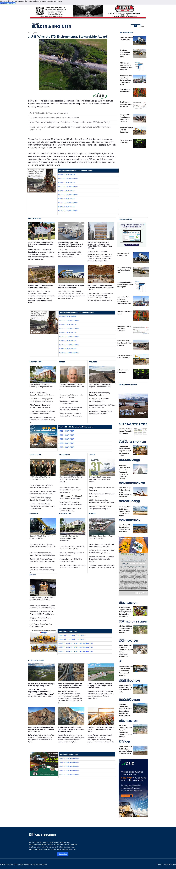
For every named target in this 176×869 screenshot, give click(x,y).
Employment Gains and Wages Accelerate (126, 104)
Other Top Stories (36, 660)
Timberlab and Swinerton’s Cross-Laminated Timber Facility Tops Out (42, 606)
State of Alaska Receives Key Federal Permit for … (99, 394)
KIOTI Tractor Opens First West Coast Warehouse (41, 625)
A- (132, 25)
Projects (93, 362)
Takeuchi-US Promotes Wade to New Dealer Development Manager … (42, 569)
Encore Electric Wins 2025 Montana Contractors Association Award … (43, 492)
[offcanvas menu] (142, 26)
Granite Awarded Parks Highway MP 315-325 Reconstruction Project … (71, 479)
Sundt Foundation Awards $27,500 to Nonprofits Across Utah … (42, 412)
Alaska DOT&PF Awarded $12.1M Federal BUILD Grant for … (101, 412)
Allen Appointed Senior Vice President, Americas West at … (41, 406)
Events (33, 575)
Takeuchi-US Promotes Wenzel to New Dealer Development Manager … (42, 561)
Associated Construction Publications (19, 864)
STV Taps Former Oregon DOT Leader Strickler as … (71, 509)
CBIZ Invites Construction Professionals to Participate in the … (102, 501)
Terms (159, 864)
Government (64, 455)
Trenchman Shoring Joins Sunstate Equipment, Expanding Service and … (102, 567)
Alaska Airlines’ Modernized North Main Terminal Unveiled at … (72, 548)
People (62, 362)
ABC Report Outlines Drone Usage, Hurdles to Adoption (125, 284)
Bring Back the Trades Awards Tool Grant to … (101, 489)
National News (126, 33)
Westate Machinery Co (68, 179)
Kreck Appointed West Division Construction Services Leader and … (72, 386)
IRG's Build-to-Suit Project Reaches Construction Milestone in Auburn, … (43, 419)
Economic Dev (65, 513)
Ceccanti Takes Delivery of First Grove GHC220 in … (41, 537)
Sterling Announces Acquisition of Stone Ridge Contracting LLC (101, 545)
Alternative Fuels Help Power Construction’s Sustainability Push (126, 80)
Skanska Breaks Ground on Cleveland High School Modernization (69, 538)
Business (92, 513)
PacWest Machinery (66, 175)
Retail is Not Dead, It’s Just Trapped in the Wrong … (125, 431)
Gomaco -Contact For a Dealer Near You (75, 643)
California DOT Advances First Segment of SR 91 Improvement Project (125, 451)
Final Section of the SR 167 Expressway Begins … (99, 400)
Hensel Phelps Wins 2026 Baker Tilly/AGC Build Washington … (41, 486)
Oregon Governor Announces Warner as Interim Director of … (71, 415)
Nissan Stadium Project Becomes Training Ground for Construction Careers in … (126, 612)
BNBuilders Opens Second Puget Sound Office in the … (101, 537)
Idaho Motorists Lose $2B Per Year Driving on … (101, 495)
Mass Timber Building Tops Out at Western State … (72, 554)
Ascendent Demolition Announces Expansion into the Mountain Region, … (101, 559)
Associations (35, 455)
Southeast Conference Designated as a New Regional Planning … (42, 598)
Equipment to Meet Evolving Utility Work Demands (124, 343)
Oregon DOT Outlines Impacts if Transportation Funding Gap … (100, 507)
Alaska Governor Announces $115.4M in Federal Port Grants (71, 503)
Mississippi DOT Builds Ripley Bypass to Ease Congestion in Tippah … (124, 511)
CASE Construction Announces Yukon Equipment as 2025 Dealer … (43, 554)
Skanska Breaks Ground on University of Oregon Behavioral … (42, 385)
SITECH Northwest (66, 431)
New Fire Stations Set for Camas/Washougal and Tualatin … (42, 394)
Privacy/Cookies (170, 864)
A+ (138, 25)
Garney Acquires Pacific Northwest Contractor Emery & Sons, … (101, 551)
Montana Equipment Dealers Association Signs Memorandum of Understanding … (42, 506)
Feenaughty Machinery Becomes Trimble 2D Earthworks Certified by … (43, 546)
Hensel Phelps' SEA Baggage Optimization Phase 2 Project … (41, 499)
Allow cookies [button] (10, 3)
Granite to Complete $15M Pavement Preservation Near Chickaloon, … (70, 490)
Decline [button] (3, 3)
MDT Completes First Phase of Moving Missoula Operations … (71, 497)
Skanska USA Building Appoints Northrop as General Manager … (41, 400)
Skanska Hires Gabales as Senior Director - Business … (71, 396)
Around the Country (128, 384)
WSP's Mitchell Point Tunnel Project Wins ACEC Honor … (40, 478)
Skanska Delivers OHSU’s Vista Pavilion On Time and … (71, 560)
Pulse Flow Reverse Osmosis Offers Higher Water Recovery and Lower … (126, 670)
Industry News (34, 219)
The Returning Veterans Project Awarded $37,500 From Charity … (42, 613)
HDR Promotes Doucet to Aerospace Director (69, 402)
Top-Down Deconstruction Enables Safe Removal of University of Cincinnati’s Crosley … (124, 472)
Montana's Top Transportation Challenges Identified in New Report (100, 479)
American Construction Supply (71, 635)
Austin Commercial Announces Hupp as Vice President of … (71, 408)
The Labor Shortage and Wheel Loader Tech (124, 270)
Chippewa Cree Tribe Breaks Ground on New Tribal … (40, 619)
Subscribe (63, 854)
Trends (92, 455)
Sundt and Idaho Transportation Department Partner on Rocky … (100, 385)
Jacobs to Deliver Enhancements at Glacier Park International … (72, 566)
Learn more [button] (57, 1)
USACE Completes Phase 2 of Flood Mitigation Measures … (102, 406)
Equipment (34, 513)
